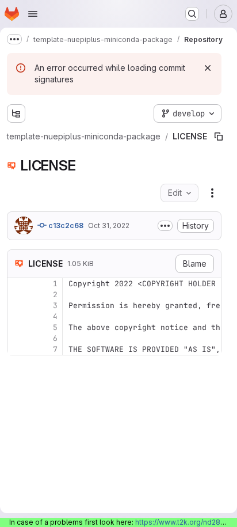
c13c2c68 (65, 202)
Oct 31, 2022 (108, 202)
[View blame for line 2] (17, 271)
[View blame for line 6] (17, 315)
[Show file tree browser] (16, 113)
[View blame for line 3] (17, 282)
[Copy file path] (175, 113)
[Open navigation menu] (33, 14)
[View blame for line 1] (17, 260)
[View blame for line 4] (17, 293)
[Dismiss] (208, 68)
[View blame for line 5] (17, 304)
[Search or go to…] (192, 14)
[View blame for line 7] (17, 326)
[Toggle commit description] (165, 203)
